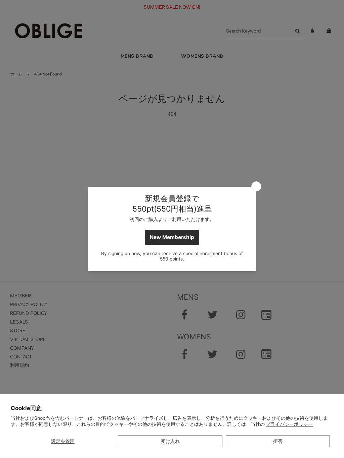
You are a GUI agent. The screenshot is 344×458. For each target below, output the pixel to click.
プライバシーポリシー (289, 424)
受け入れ (170, 441)
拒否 (278, 441)
